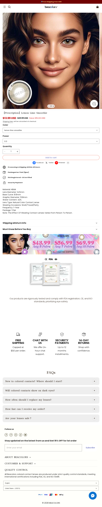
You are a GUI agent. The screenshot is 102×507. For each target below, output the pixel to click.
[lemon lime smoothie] (51, 130)
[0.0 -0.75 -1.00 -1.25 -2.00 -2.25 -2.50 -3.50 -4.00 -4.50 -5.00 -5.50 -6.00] (51, 141)
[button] (4, 7)
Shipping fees (8, 121)
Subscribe (90, 447)
